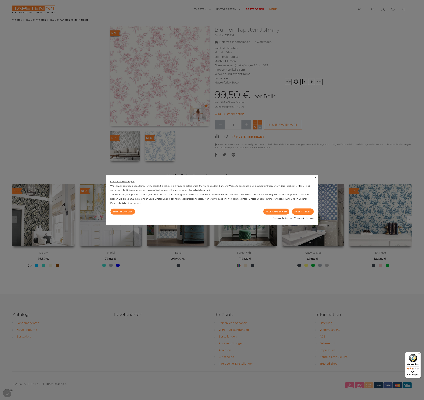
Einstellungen (123, 211)
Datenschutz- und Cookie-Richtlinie (293, 218)
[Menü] (419, 354)
